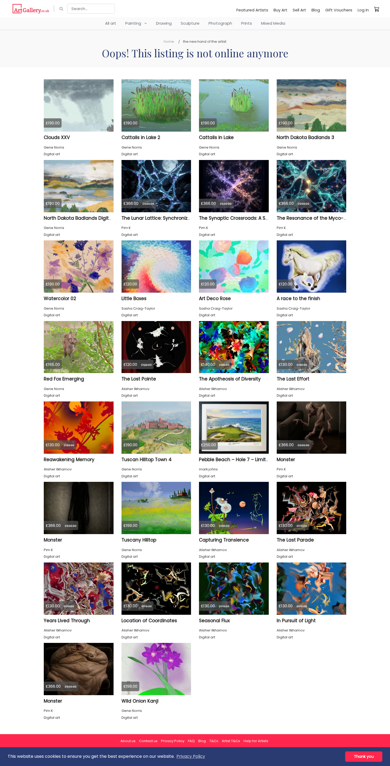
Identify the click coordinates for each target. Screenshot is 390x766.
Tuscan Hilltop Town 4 (147, 459)
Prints (246, 23)
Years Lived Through (67, 620)
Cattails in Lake (216, 137)
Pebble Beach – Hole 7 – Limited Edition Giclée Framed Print (267, 459)
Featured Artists (252, 10)
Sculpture (190, 23)
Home (169, 41)
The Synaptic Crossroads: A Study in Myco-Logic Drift (259, 218)
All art (110, 23)
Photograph (220, 23)
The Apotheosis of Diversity (230, 379)
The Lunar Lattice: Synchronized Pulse (164, 218)
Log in (363, 10)
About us (128, 740)
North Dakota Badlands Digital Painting (88, 218)
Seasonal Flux (214, 620)
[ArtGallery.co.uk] (31, 8)
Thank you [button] (364, 756)
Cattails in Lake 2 (141, 137)
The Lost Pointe (139, 379)
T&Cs (213, 740)
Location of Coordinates (149, 620)
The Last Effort (293, 379)
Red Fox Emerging (64, 379)
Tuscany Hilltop (139, 540)
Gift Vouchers (338, 10)
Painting (134, 23)
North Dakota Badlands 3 (305, 137)
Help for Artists (256, 740)
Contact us (148, 740)
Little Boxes (134, 298)
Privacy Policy (172, 740)
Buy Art (280, 10)
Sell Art (299, 10)
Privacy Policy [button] (190, 756)
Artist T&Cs (231, 740)
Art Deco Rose (215, 298)
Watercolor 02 (60, 298)
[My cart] (376, 9)
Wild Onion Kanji (140, 701)
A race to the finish (298, 298)
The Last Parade (295, 540)
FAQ (191, 740)
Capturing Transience (224, 540)
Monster (286, 459)
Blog (315, 10)
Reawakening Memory (69, 459)
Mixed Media (273, 23)
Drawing (164, 23)
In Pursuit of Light (296, 620)
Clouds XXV (57, 137)
